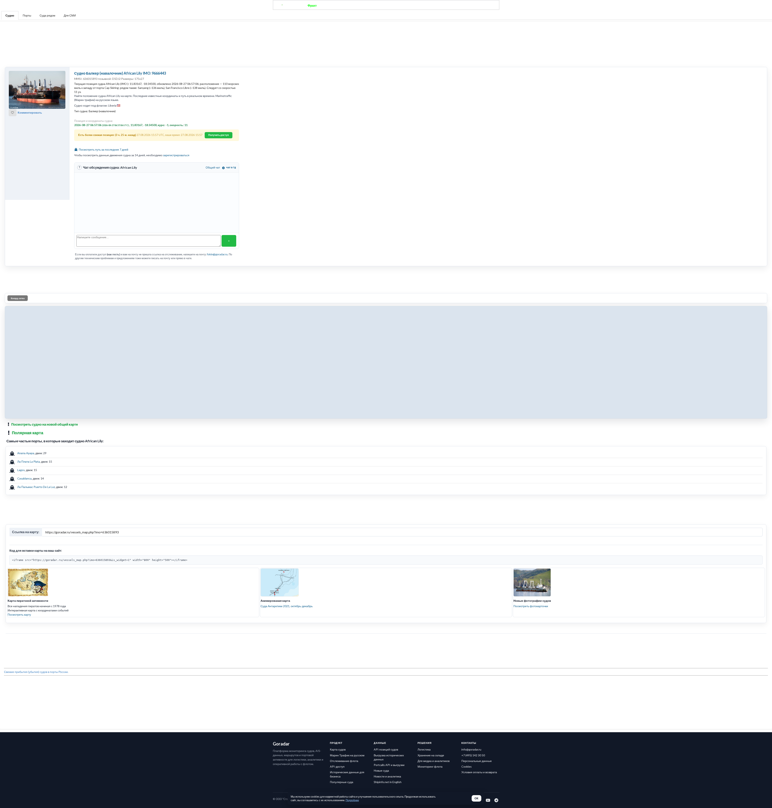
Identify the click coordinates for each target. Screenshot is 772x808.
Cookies (466, 628)
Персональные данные (476, 623)
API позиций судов (386, 611)
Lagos (21, 411)
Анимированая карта (275, 522)
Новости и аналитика (387, 638)
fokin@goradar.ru (217, 215)
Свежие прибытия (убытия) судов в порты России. (36, 573)
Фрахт (312, 5)
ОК (476, 798)
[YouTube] (488, 662)
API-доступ (337, 628)
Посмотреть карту (19, 535)
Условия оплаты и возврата (479, 634)
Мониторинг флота (430, 628)
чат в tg (231, 127)
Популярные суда (341, 644)
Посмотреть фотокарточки (530, 527)
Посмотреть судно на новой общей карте (44, 365)
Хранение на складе (431, 617)
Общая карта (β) (365, 5)
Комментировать (30, 73)
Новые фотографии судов (532, 522)
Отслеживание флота (344, 623)
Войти (463, 5)
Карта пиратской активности (28, 522)
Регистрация (443, 5)
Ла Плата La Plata (28, 402)
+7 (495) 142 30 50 (473, 617)
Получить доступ (218, 95)
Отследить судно (335, 5)
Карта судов (338, 611)
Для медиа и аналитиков (434, 623)
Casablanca (24, 419)
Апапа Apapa (25, 394)
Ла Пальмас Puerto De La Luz (36, 427)
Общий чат (213, 128)
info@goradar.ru (471, 611)
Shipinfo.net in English (387, 644)
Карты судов (418, 5)
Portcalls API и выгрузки (389, 627)
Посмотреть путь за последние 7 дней (103, 110)
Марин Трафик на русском (347, 617)
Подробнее (352, 800)
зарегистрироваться (176, 115)
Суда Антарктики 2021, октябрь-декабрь (287, 527)
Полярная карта (27, 373)
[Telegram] (496, 662)
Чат (386, 5)
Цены (399, 5)
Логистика (424, 611)
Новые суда (381, 632)
